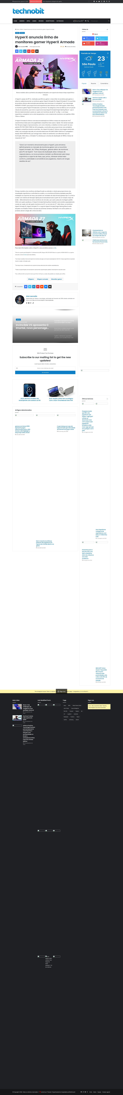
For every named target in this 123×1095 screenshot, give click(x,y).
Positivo (72, 716)
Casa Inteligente (75, 708)
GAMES (34, 21)
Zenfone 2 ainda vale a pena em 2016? (99, 98)
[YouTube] (29, 303)
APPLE (28, 21)
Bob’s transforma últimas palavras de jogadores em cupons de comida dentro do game (45, 543)
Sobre (94, 1092)
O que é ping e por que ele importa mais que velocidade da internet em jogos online (66, 427)
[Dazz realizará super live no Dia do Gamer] (56, 1018)
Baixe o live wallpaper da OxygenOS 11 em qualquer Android (100, 91)
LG (64, 714)
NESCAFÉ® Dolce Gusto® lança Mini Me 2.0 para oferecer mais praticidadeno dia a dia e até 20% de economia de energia (101, 674)
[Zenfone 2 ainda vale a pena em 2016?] (86, 99)
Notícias (19, 319)
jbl (81, 711)
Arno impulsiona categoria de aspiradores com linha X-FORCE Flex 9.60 (101, 533)
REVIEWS (41, 21)
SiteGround (72, 1092)
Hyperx (31, 279)
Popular (84, 83)
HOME (15, 21)
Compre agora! (106, 1092)
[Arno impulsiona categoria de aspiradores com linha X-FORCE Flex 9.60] (102, 465)
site (55, 248)
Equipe (99, 1092)
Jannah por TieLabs (46, 1092)
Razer (78, 716)
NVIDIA (25, 254)
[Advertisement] (45, 174)
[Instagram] (31, 303)
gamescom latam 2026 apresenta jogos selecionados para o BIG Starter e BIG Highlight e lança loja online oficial (22, 429)
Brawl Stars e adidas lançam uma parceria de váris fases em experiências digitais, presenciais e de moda (32, 327)
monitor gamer (57, 279)
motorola (76, 714)
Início (17, 29)
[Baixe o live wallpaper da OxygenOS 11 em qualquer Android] (86, 91)
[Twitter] (27, 303)
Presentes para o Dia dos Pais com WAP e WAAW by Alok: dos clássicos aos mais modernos (67, 1)
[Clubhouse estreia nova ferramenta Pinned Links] (86, 301)
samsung (71, 719)
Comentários (104, 83)
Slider (21, 29)
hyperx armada (43, 279)
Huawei (71, 711)
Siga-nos (91, 700)
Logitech (69, 714)
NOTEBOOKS (60, 21)
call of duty (66, 708)
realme (65, 719)
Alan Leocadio (21, 46)
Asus (65, 705)
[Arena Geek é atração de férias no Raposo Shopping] (41, 958)
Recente (93, 83)
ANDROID (21, 21)
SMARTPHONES (50, 21)
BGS (69, 705)
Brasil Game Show (77, 705)
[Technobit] (28, 10)
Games (22, 33)
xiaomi (77, 719)
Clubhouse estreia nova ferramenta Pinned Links (100, 241)
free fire (65, 711)
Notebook (66, 716)
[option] (45, 326)
